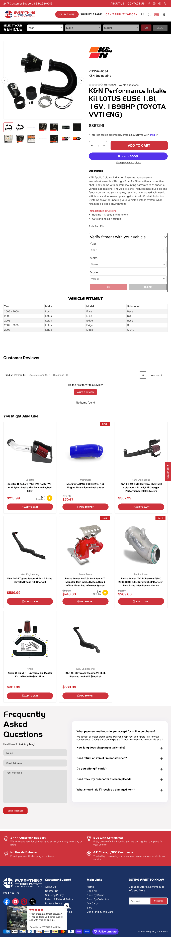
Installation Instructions (103, 210)
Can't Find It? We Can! (100, 911)
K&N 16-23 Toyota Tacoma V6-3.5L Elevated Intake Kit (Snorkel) (85, 675)
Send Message (15, 810)
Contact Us (51, 890)
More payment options (128, 162)
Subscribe (158, 901)
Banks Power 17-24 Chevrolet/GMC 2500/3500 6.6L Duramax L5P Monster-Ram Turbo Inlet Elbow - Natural (141, 582)
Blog (89, 907)
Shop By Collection (98, 899)
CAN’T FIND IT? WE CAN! (122, 14)
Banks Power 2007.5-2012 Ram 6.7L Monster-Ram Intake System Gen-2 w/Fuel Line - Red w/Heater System (85, 582)
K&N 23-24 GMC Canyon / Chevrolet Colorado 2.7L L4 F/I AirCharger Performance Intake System (141, 487)
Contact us (136, 3)
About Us (50, 886)
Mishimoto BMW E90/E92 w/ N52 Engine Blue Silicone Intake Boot (85, 485)
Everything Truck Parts (157, 931)
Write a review (85, 392)
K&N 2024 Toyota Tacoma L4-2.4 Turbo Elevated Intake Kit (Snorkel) (29, 580)
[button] (156, 14)
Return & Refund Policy (59, 899)
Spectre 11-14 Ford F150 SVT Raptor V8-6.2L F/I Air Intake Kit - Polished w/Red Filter (30, 487)
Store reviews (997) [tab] (39, 375)
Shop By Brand (95, 895)
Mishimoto (85, 479)
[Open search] (143, 375)
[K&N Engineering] (100, 52)
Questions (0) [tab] (60, 375)
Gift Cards (93, 903)
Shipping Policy (54, 895)
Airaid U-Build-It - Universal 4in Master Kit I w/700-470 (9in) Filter (30, 675)
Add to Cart (31, 507)
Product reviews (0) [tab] (15, 375)
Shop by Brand (91, 14)
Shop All (92, 890)
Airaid (30, 669)
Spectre (30, 479)
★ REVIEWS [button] (167, 472)
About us (117, 3)
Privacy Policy (53, 903)
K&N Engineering (141, 479)
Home (90, 886)
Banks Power (85, 574)
